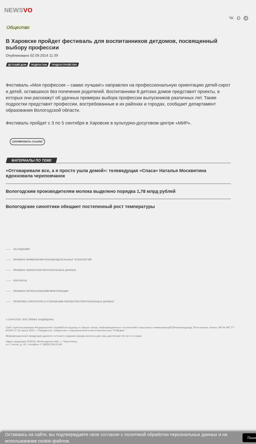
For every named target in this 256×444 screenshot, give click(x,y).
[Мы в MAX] (238, 18)
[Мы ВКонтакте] (231, 18)
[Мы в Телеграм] (246, 18)
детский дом (17, 64)
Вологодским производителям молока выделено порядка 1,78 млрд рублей (91, 191)
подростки (39, 64)
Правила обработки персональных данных (44, 270)
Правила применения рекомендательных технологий (52, 259)
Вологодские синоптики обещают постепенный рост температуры (80, 206)
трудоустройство (64, 64)
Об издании (21, 249)
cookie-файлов (53, 441)
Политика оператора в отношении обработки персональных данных (63, 301)
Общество (18, 27)
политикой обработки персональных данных (170, 434)
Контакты (20, 280)
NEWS (18, 8)
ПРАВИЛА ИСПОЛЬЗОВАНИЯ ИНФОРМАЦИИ (40, 291)
